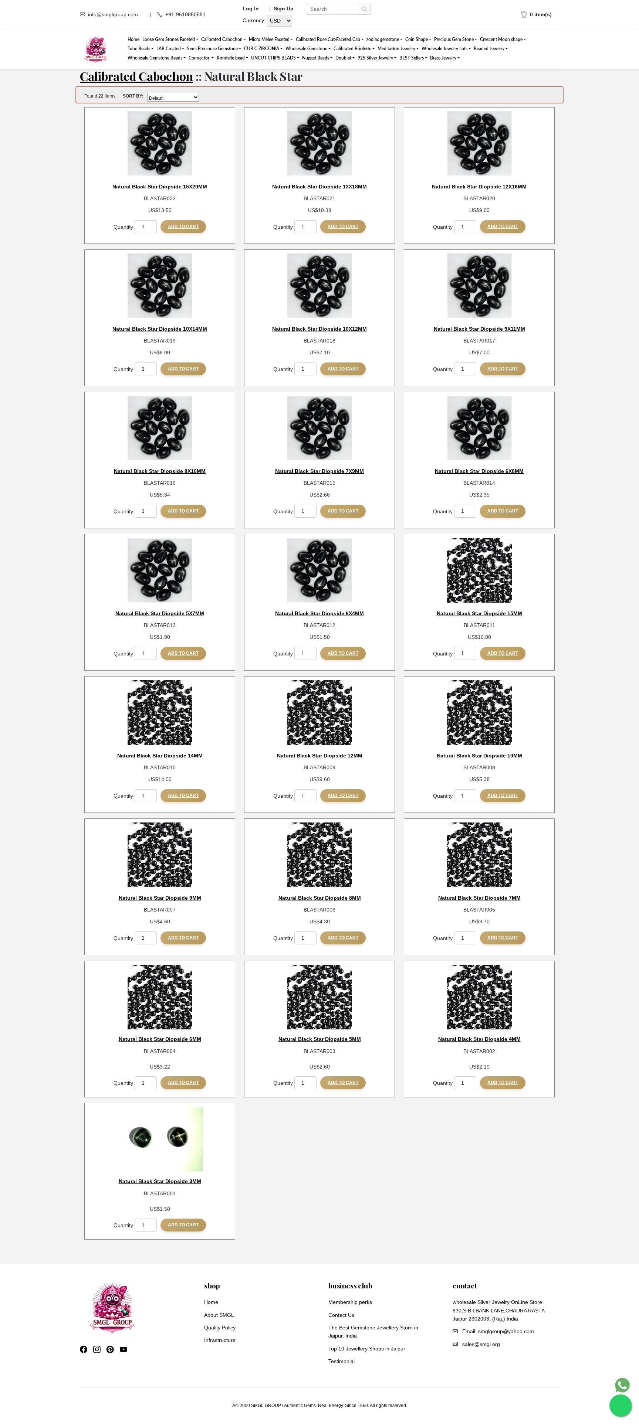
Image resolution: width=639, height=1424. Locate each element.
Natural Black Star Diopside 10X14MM (159, 329)
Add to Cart (183, 226)
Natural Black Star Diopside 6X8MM (479, 471)
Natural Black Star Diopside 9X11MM (479, 329)
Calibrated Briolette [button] (352, 49)
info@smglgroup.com (113, 14)
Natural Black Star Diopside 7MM (479, 898)
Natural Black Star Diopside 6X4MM (319, 613)
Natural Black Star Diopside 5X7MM (159, 613)
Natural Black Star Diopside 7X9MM (319, 471)
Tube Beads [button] (139, 49)
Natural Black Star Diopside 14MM (160, 756)
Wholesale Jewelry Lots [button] (444, 49)
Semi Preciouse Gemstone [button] (212, 49)
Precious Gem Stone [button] (454, 39)
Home (133, 39)
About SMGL (219, 1315)
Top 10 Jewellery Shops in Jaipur (366, 1349)
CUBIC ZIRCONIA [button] (261, 49)
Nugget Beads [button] (315, 58)
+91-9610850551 (185, 14)
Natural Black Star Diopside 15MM (479, 613)
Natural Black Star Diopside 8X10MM (160, 471)
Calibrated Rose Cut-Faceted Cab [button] (328, 39)
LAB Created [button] (168, 49)
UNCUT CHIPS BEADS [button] (273, 58)
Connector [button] (199, 58)
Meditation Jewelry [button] (396, 49)
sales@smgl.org (481, 1344)
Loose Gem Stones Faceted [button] (168, 39)
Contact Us (341, 1315)
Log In (251, 8)
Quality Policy (220, 1328)
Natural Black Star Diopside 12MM (319, 756)
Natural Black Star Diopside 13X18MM (319, 187)
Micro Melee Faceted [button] (269, 39)
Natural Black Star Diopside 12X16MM (479, 187)
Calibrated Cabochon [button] (222, 39)
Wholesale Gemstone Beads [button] (155, 58)
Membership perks (350, 1302)
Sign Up (284, 8)
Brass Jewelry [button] (443, 58)
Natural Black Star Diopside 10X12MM (319, 329)
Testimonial (341, 1361)
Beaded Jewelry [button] (489, 49)
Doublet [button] (343, 58)
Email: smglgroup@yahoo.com (498, 1331)
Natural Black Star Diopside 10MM (479, 756)
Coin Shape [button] (416, 39)
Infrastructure (220, 1340)
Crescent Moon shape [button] (501, 39)
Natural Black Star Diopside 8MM (319, 898)
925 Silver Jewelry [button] (375, 58)
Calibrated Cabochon (136, 76)
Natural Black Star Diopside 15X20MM (159, 187)
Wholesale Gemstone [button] (306, 49)
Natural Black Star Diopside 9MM (160, 898)
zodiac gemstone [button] (382, 39)
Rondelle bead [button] (231, 58)
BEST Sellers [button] (411, 58)
